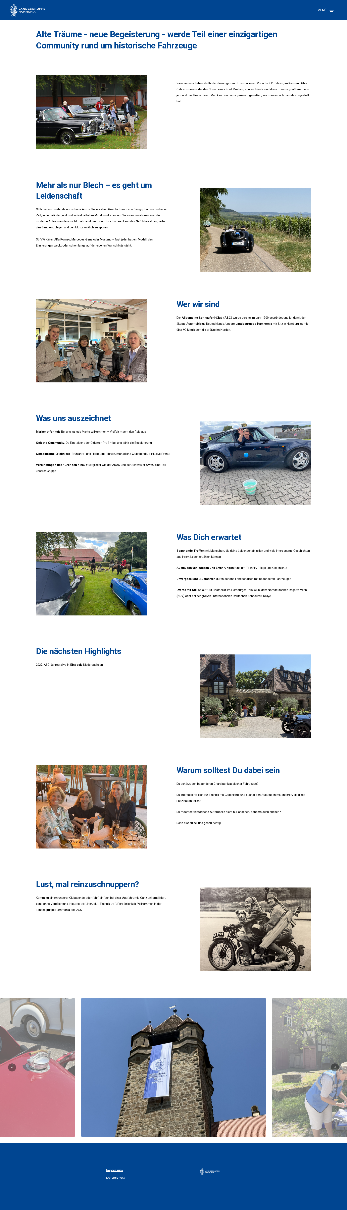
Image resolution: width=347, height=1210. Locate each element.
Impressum (114, 1170)
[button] (12, 1067)
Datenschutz (115, 1178)
